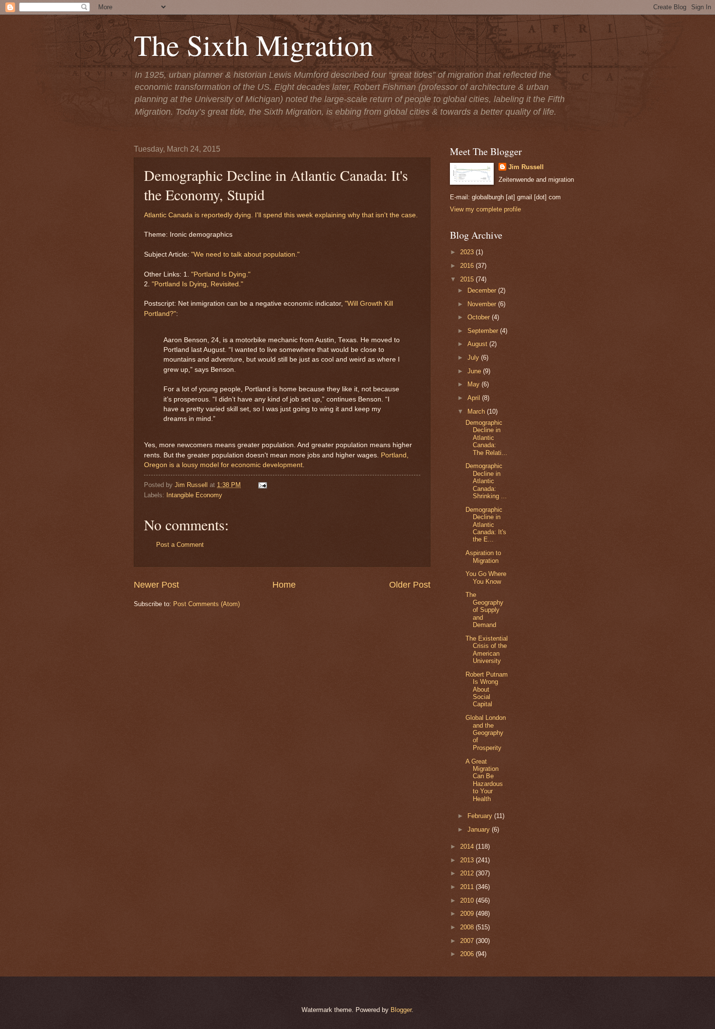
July (474, 357)
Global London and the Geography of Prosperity (485, 732)
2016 (468, 265)
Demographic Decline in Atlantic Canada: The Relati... (486, 437)
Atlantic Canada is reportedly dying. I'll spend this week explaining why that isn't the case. (281, 215)
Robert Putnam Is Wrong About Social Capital (486, 689)
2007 (468, 940)
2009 (468, 913)
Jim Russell (526, 167)
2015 (468, 279)
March (477, 411)
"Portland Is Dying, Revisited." (197, 284)
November (482, 304)
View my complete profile (485, 209)
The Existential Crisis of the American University (486, 649)
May (474, 384)
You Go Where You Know (485, 577)
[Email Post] (261, 484)
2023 (468, 252)
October (479, 317)
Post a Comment (180, 544)
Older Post (409, 585)
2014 (468, 846)
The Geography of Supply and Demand (484, 609)
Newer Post (156, 585)
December (482, 290)
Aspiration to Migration (483, 556)
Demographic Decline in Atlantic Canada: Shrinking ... (486, 481)
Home (284, 585)
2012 (468, 873)
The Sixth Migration (254, 44)
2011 (468, 886)
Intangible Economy (194, 495)
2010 (468, 900)
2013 (468, 860)
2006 (468, 954)
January (479, 829)
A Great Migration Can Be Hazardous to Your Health (484, 780)
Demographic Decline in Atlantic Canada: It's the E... (485, 524)
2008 (468, 927)
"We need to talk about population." (245, 254)
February (480, 816)
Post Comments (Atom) (206, 604)
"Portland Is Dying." (220, 274)
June (475, 371)
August (478, 344)
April (474, 397)
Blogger (401, 1009)
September (483, 330)
